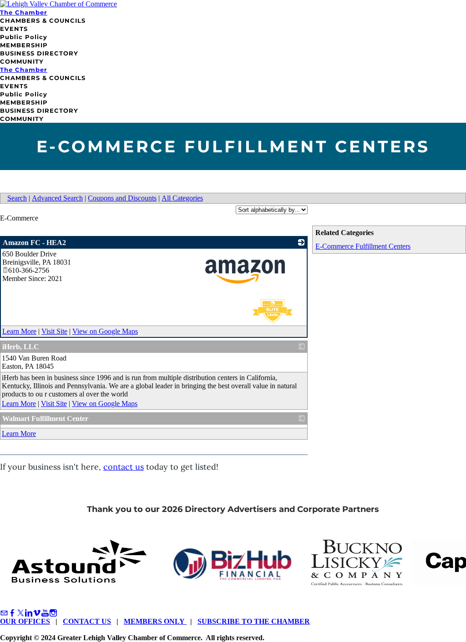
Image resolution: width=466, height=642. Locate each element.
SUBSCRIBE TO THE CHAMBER (254, 621)
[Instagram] (53, 613)
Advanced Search (57, 198)
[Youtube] (45, 613)
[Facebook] (12, 613)
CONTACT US (87, 621)
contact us (123, 466)
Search (17, 198)
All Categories (182, 198)
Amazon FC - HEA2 (34, 242)
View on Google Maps (105, 331)
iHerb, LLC (20, 347)
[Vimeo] (37, 613)
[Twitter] (20, 613)
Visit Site (54, 331)
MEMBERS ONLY (155, 621)
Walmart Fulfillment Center (45, 418)
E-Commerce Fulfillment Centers (362, 246)
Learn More (19, 331)
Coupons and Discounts (122, 198)
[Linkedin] (28, 613)
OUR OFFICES (25, 621)
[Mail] (4, 613)
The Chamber (23, 12)
